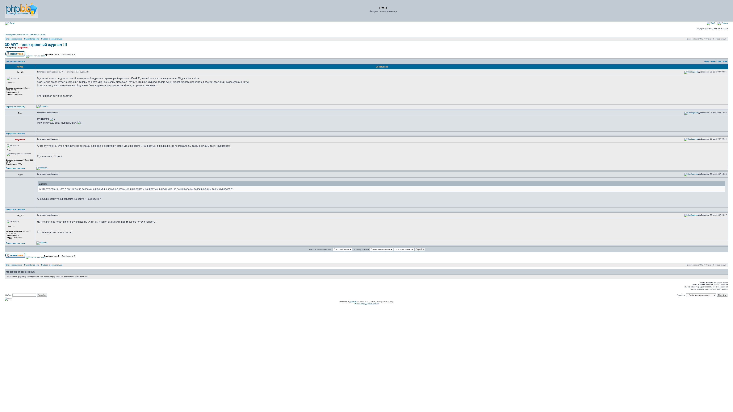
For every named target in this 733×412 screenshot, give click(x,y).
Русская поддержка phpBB (366, 304)
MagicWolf (23, 47)
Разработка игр (31, 39)
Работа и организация (51, 39)
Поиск (724, 23)
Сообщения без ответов (16, 34)
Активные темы (37, 34)
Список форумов (14, 39)
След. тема (722, 61)
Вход (11, 23)
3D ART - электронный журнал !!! (36, 45)
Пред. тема (709, 61)
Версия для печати (15, 61)
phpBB (353, 302)
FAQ (712, 23)
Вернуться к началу (15, 107)
